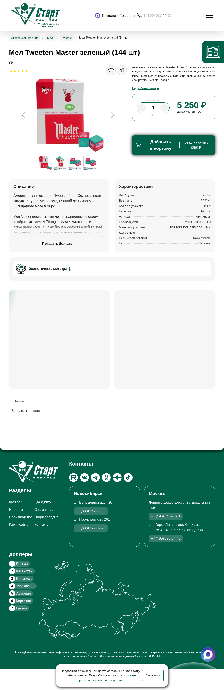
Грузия (19, 608)
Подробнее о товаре (145, 88)
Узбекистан (22, 586)
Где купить (42, 502)
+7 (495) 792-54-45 (166, 538)
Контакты (41, 524)
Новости (16, 509)
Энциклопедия (46, 517)
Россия (19, 564)
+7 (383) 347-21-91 (91, 511)
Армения (21, 593)
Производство (20, 517)
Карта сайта (18, 524)
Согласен (153, 675)
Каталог (15, 502)
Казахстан (22, 571)
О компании (44, 509)
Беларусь (21, 578)
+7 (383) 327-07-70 (91, 528)
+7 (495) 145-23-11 (165, 516)
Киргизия (21, 601)
